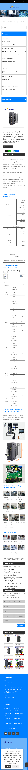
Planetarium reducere (7, 76)
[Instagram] (13, 733)
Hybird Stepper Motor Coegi (9, 51)
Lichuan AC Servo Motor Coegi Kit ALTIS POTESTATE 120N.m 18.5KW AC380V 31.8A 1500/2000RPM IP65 (19, 656)
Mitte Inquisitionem (8, 146)
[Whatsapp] (17, 733)
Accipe (15, 766)
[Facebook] (5, 733)
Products (9, 21)
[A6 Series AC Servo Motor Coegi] (13, 117)
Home (6, 746)
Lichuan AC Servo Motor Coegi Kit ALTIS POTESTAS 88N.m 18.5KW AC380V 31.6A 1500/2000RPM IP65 (9, 668)
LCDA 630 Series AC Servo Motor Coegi (19, 644)
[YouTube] (9, 733)
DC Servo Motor (6, 41)
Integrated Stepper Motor (8, 61)
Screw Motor (5, 68)
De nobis (16, 746)
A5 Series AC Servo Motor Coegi (9, 656)
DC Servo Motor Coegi (7, 65)
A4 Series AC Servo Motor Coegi (9, 644)
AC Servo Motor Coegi (18, 21)
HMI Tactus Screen (7, 83)
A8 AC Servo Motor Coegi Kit (9, 89)
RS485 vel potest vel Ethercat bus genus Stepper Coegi (12, 72)
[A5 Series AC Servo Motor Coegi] (9, 650)
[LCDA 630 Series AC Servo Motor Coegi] (19, 639)
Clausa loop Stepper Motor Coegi (10, 55)
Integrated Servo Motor (8, 93)
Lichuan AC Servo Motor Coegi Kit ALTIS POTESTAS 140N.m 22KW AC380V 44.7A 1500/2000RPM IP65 (19, 668)
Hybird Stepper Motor (7, 48)
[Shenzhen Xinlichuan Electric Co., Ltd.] (14, 6)
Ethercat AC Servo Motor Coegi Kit (10, 86)
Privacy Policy (12, 763)
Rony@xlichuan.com (9, 697)
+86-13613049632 (8, 682)
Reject (8, 766)
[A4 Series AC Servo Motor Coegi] (9, 639)
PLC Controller (5, 79)
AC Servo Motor (6, 38)
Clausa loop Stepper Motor (9, 45)
